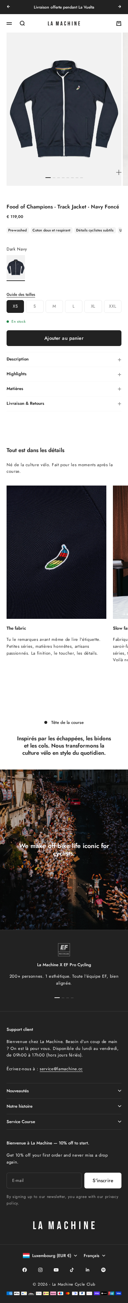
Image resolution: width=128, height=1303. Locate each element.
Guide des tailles (21, 294)
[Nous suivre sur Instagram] (40, 1269)
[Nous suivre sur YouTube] (56, 1269)
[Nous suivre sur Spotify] (103, 1269)
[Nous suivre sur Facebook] (24, 1269)
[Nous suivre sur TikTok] (72, 1269)
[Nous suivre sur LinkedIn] (87, 1269)
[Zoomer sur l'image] (118, 172)
